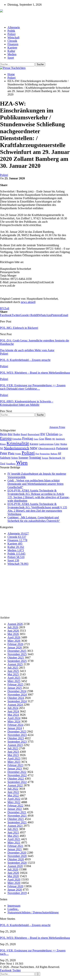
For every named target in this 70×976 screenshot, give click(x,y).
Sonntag (35, 457)
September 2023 (17, 741)
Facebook (6, 970)
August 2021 (15, 825)
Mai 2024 (13, 714)
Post (37, 454)
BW (42, 434)
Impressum (13, 905)
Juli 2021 (12, 829)
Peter (3, 453)
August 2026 (15, 624)
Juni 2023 (13, 751)
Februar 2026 (15, 644)
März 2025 (13, 681)
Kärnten (34, 443)
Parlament (62, 448)
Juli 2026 (12, 627)
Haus (48, 438)
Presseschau (45, 454)
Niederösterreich (16, 448)
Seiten (14, 457)
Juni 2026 (13, 630)
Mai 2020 (13, 876)
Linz (57, 443)
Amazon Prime (57, 427)
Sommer (23, 457)
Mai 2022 (13, 795)
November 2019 (17, 893)
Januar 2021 (14, 849)
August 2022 (15, 785)
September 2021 (17, 822)
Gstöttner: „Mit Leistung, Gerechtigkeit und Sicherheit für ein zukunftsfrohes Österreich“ (33, 519)
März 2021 (13, 842)
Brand (24, 434)
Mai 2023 (13, 755)
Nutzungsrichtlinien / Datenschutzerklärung (33, 912)
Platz (11, 453)
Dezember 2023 (16, 731)
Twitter (16, 970)
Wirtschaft (13, 37)
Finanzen (12, 44)
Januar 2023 (14, 768)
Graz (41, 438)
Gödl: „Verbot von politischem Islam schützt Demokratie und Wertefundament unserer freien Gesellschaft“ (35, 484)
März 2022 (13, 802)
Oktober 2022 (15, 778)
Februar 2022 (15, 805)
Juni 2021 (13, 832)
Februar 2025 (15, 684)
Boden (16, 434)
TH (63, 458)
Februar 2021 (15, 845)
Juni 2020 (13, 872)
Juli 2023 (12, 748)
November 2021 (17, 815)
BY (2, 308)
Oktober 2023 (15, 738)
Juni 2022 (13, 792)
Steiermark (55, 457)
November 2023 (17, 734)
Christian (52, 434)
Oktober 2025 (15, 657)
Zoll (6, 308)
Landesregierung (46, 444)
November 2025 (17, 654)
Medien (11, 54)
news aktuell (28, 302)
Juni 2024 (13, 711)
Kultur (11, 50)
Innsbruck (60, 439)
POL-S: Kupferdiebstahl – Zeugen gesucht (25, 925)
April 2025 (13, 677)
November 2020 (17, 856)
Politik (11, 30)
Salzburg (5, 457)
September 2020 (17, 862)
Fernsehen (16, 439)
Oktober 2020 (15, 859)
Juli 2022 (12, 788)
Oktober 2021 (15, 819)
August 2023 (15, 745)
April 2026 (13, 637)
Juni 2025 (13, 671)
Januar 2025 (14, 687)
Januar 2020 (14, 889)
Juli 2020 (12, 869)
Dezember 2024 (16, 691)
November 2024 (17, 694)
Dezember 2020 (16, 852)
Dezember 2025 (16, 650)
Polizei (11, 34)
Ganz (36, 439)
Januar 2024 (14, 728)
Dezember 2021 (16, 812)
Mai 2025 (13, 674)
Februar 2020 (15, 886)
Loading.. (13, 909)
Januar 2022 (14, 808)
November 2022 (17, 775)
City (61, 434)
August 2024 (15, 704)
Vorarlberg (10, 463)
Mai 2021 (13, 835)
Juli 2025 (12, 667)
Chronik (12, 40)
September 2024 (17, 701)
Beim (3, 434)
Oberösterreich (46, 448)
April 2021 (13, 839)
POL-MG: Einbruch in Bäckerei (19, 327)
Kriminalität (18, 443)
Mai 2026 (13, 634)
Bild (10, 434)
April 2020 (13, 879)
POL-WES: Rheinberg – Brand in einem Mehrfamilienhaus (35, 937)
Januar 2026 (14, 647)
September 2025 (17, 660)
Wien (22, 463)
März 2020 (13, 882)
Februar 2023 (15, 765)
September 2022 (17, 782)
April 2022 (13, 798)
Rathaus (54, 454)
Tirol (2, 463)
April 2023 (13, 758)
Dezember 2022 (16, 771)
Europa (6, 438)
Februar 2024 (15, 724)
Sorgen (45, 458)
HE (53, 439)
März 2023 (13, 761)
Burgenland (34, 434)
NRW (34, 448)
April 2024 (13, 718)
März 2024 (13, 721)
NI (1, 448)
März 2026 (13, 640)
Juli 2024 (12, 708)
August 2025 (15, 664)
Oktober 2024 (15, 697)
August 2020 (15, 866)
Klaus (3, 444)
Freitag (27, 438)
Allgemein (13, 27)
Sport (10, 57)
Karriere (12, 47)
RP (59, 453)
